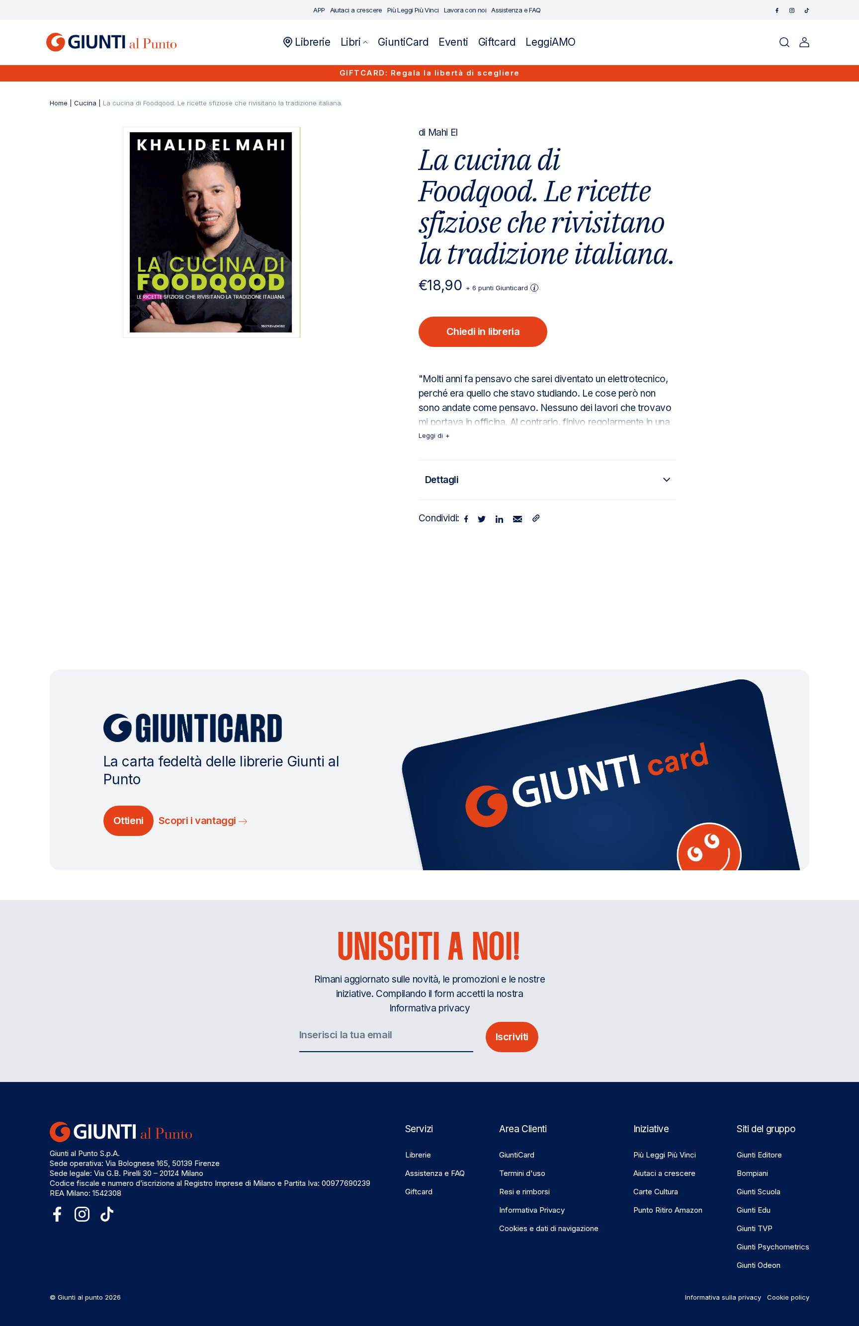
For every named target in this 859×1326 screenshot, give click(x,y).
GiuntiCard (516, 1155)
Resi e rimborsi (524, 1191)
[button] (354, 42)
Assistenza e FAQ (435, 1173)
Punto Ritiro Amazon (667, 1210)
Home (59, 103)
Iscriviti (512, 1037)
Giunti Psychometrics (773, 1246)
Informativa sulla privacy (723, 1297)
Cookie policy (788, 1297)
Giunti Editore (759, 1155)
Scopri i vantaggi (199, 821)
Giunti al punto (80, 1297)
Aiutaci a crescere (664, 1173)
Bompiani (752, 1173)
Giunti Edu (754, 1210)
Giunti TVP (755, 1228)
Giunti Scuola (758, 1191)
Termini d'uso (522, 1173)
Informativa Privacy (532, 1210)
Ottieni (128, 821)
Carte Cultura (655, 1191)
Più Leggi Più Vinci (664, 1155)
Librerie (418, 1155)
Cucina (85, 103)
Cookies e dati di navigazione (549, 1228)
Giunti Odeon (758, 1265)
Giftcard (418, 1191)
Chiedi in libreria (483, 331)
